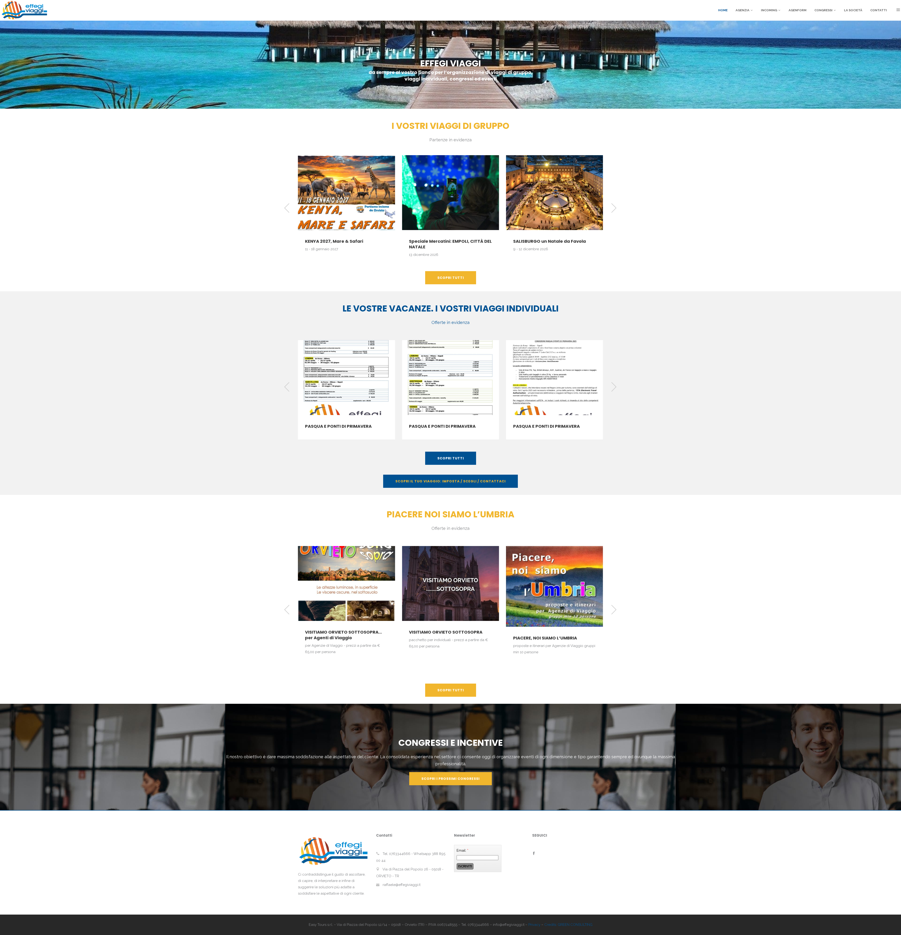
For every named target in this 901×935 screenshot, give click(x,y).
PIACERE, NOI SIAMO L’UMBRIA (441, 638)
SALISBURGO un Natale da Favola (445, 241)
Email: (462, 850)
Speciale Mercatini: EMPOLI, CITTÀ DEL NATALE (346, 244)
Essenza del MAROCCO (538, 238)
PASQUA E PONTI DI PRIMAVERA (338, 426)
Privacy (534, 925)
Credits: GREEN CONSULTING (568, 925)
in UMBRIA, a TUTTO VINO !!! (543, 632)
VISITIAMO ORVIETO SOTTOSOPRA (341, 632)
